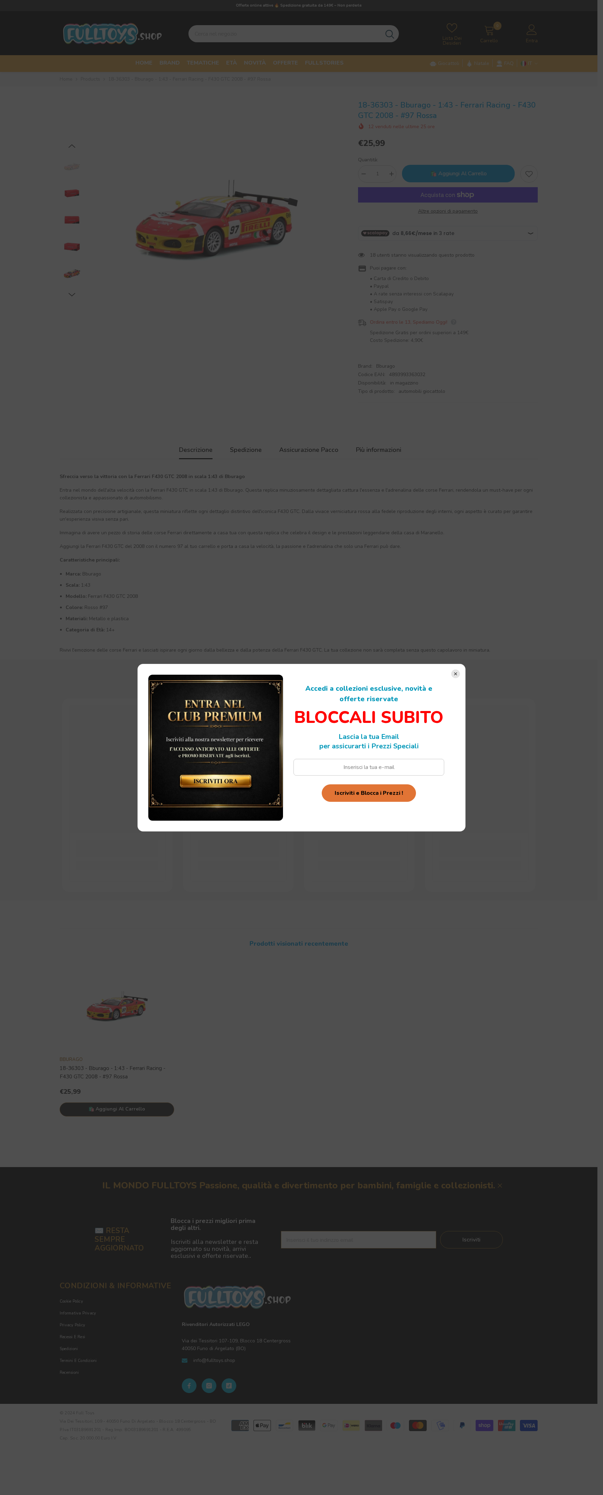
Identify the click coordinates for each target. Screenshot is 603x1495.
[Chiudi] (455, 673)
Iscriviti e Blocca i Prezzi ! (369, 793)
